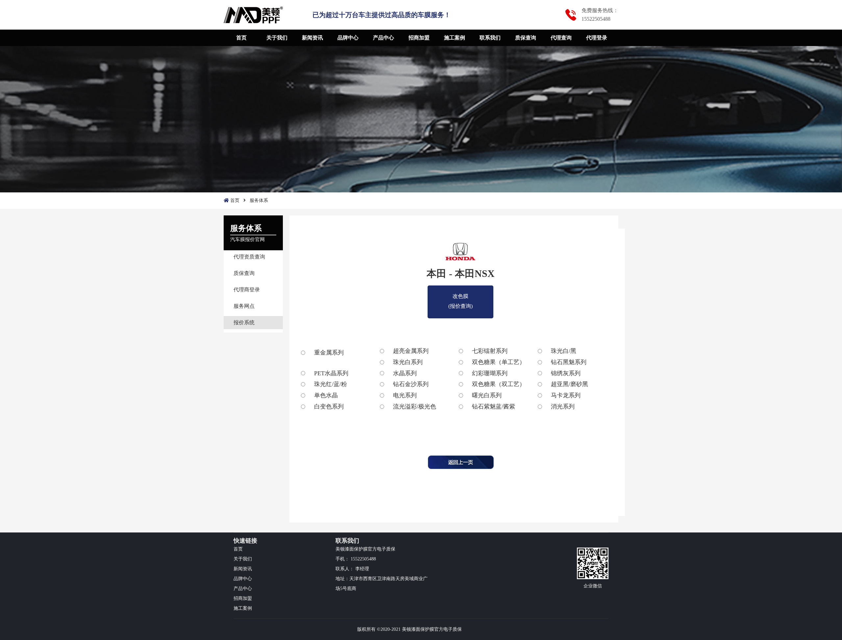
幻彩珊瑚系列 (490, 373)
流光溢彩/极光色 (414, 406)
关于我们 (276, 37)
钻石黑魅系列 (568, 362)
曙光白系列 (487, 395)
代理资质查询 (249, 256)
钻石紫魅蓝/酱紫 (493, 406)
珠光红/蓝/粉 (330, 384)
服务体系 (259, 200)
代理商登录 (247, 289)
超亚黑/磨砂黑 (569, 384)
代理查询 (561, 37)
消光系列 (563, 406)
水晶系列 (405, 373)
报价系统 (244, 322)
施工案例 (454, 37)
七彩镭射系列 (490, 351)
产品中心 (383, 37)
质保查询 (525, 37)
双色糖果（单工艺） (498, 362)
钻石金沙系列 (411, 384)
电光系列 (405, 395)
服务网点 (244, 306)
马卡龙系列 (566, 395)
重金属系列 (329, 352)
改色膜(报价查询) (460, 297)
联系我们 (490, 37)
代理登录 (596, 37)
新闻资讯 (312, 37)
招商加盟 (419, 37)
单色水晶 (326, 395)
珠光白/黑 (563, 351)
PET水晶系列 (331, 373)
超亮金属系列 (411, 351)
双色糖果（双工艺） (498, 384)
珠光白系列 (408, 362)
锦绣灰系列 (566, 373)
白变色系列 (329, 406)
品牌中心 (348, 37)
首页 (241, 37)
